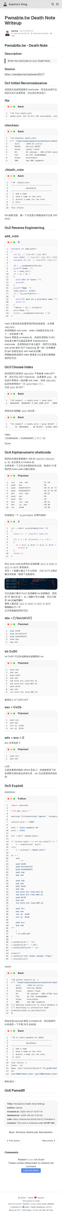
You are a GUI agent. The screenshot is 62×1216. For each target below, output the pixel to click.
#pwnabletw (45, 1132)
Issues (30, 1159)
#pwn (12, 1132)
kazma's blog (18, 4)
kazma (40, 1198)
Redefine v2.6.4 (44, 1207)
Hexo (26, 1207)
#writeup (20, 1132)
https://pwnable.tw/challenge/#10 (23, 74)
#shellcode (32, 1132)
